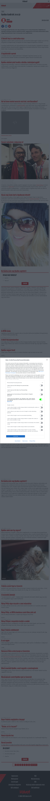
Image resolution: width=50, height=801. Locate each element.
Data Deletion (17, 440)
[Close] (47, 360)
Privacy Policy (32, 440)
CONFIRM (15, 436)
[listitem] (25, 382)
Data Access (25, 440)
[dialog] (25, 400)
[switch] (41, 385)
